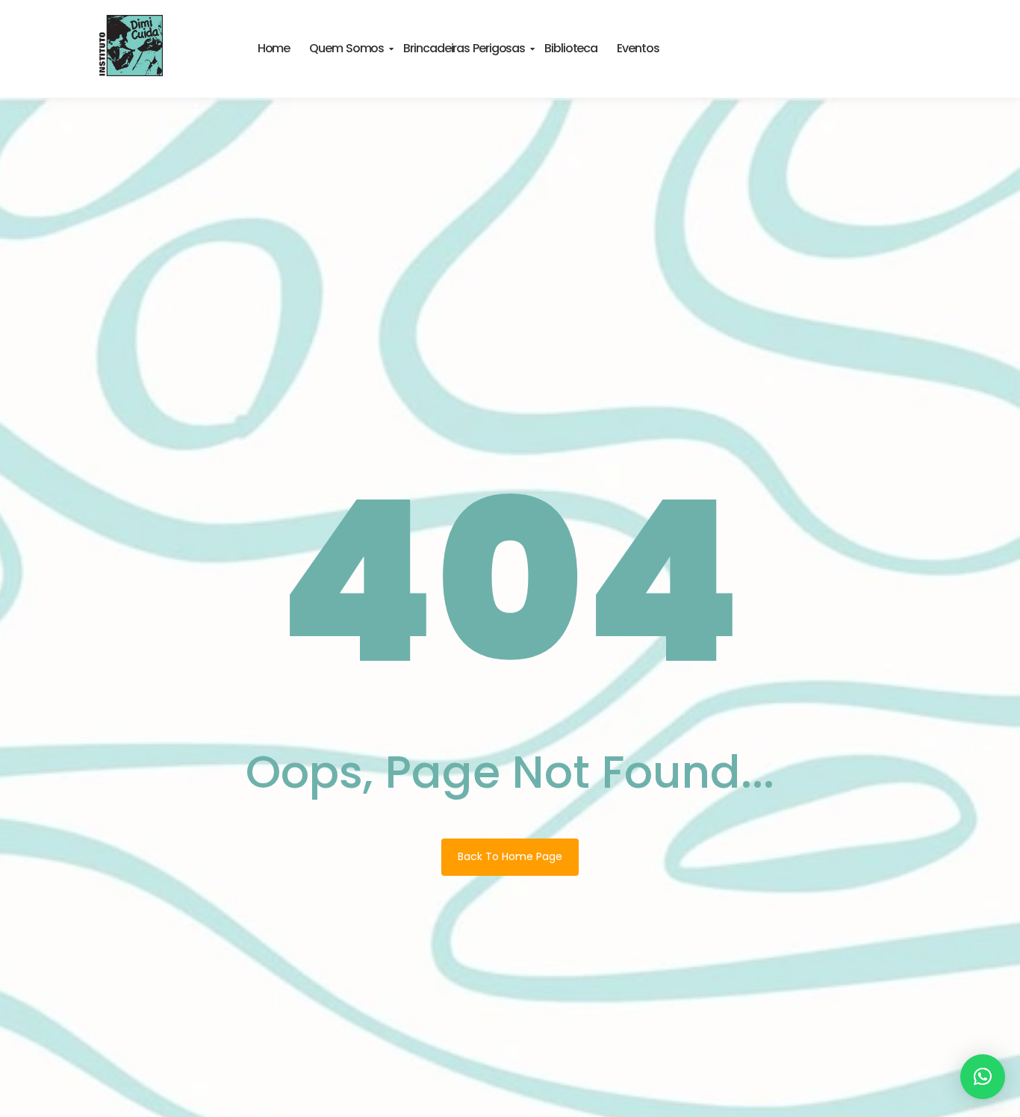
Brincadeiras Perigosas (464, 48)
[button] (982, 1076)
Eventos (638, 48)
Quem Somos (346, 48)
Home (274, 48)
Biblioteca (570, 48)
